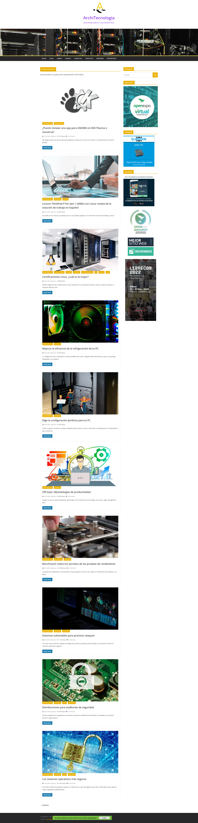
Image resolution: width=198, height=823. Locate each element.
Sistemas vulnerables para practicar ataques (68, 635)
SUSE (107, 272)
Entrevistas (111, 58)
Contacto (89, 58)
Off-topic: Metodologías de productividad (66, 492)
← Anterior (44, 805)
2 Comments (71, 136)
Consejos (76, 272)
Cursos (68, 58)
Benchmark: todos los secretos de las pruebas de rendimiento (79, 563)
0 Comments (71, 496)
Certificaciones (59, 272)
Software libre (59, 123)
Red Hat (101, 272)
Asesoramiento (47, 123)
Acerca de (78, 58)
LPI (96, 272)
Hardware (58, 199)
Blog (52, 58)
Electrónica (58, 559)
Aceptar (104, 818)
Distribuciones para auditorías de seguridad (68, 707)
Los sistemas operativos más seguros (64, 779)
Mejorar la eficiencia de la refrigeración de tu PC (70, 348)
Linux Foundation (87, 272)
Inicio (44, 58)
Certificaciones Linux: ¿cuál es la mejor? (65, 276)
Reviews (65, 199)
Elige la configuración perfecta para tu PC (66, 420)
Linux (64, 703)
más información (92, 818)
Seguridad (66, 631)
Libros (59, 58)
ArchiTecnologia (99, 18)
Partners (100, 58)
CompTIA (68, 272)
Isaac (54, 136)
